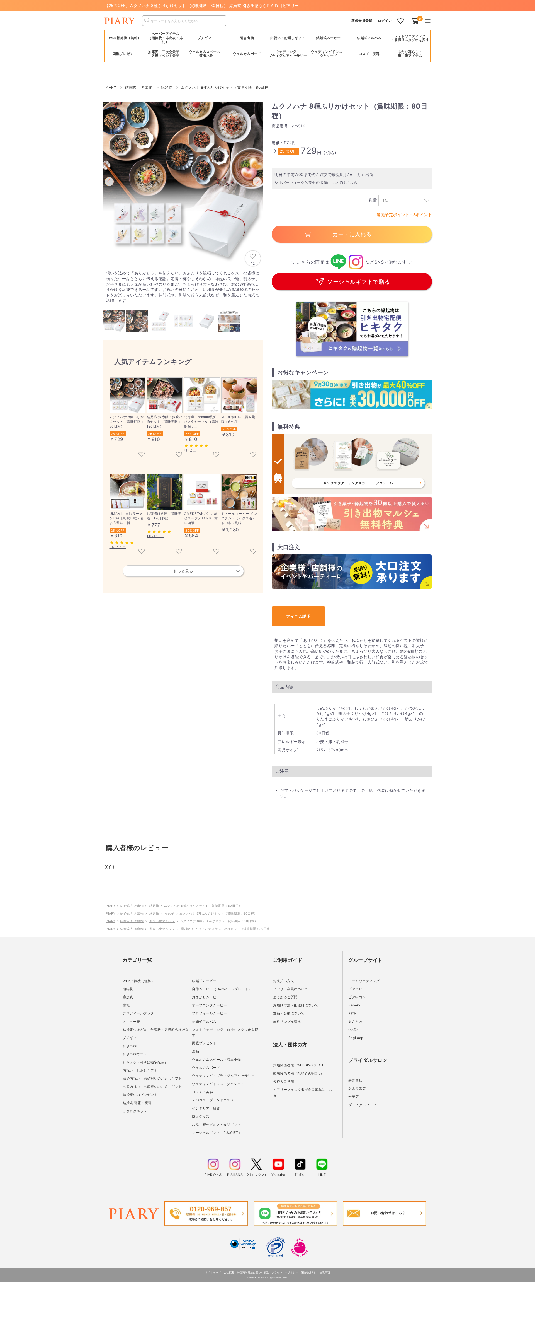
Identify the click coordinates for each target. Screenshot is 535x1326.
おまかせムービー (206, 997)
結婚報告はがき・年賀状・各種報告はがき (156, 1030)
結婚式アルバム (369, 38)
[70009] (216, 455)
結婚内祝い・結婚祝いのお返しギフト (152, 1078)
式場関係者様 (301, 1065)
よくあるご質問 (285, 997)
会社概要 (229, 1272)
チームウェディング (364, 981)
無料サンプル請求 (287, 1021)
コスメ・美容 (202, 1092)
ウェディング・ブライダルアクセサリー (223, 1076)
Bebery (354, 1005)
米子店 (353, 1096)
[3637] (179, 552)
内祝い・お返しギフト (140, 1070)
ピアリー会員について (290, 989)
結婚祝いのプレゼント (140, 1095)
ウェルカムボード (206, 1067)
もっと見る (183, 570)
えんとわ (355, 1021)
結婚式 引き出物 (132, 906)
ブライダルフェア (362, 1105)
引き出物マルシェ (162, 921)
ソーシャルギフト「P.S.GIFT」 (217, 1132)
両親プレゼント (204, 1043)
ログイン (385, 20)
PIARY (110, 906)
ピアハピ (355, 989)
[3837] (141, 552)
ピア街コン (357, 997)
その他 (170, 913)
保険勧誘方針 (309, 1272)
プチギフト (131, 1038)
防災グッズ (201, 1116)
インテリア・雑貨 (206, 1108)
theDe (353, 1030)
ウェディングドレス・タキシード (218, 1084)
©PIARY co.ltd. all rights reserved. (267, 1277)
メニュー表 (131, 1021)
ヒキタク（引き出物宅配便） (145, 1062)
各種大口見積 (283, 1081)
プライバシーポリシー (285, 1272)
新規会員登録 (361, 20)
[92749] (216, 552)
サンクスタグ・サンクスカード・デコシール (358, 483)
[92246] (253, 552)
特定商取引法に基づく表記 (253, 1272)
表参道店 (355, 1080)
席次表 (128, 997)
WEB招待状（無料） (125, 38)
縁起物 (154, 906)
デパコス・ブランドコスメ (213, 1100)
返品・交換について (289, 1013)
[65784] (253, 455)
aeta (352, 1013)
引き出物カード (135, 1054)
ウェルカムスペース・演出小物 (216, 1059)
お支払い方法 (283, 981)
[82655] (141, 455)
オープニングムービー (209, 1005)
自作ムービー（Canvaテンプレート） (222, 989)
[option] (183, 182)
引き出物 (130, 1046)
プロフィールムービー (209, 1013)
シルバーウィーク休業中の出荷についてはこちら (315, 182)
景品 (195, 1051)
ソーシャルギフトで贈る (358, 281)
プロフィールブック (138, 1013)
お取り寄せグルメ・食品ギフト (216, 1124)
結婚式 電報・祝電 (137, 1103)
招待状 (128, 989)
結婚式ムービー (204, 981)
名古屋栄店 (357, 1088)
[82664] (179, 455)
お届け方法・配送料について (295, 1005)
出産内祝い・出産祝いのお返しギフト (152, 1086)
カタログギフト (135, 1111)
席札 (126, 1005)
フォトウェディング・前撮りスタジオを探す (410, 38)
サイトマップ (213, 1272)
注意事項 (325, 1272)
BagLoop (355, 1038)
